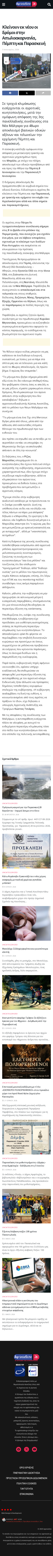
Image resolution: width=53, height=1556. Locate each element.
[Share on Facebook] (10, 93)
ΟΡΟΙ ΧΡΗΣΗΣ (26, 1467)
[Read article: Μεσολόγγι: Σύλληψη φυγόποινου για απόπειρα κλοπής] (26, 923)
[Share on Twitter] (27, 93)
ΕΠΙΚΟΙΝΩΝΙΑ (26, 1494)
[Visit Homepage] (26, 4)
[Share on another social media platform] (43, 93)
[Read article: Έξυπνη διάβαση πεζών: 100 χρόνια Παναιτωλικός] (26, 1206)
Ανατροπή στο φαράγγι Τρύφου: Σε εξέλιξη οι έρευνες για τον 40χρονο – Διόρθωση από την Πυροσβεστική (24, 1021)
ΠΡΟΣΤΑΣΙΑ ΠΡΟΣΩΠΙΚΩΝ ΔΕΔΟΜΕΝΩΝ (26, 1478)
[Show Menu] (3, 4)
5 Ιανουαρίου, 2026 (10, 49)
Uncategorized (10, 803)
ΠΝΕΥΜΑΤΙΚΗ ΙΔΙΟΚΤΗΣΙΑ (26, 1473)
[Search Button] (49, 4)
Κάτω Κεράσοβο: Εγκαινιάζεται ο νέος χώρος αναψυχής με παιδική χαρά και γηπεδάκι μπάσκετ (24, 879)
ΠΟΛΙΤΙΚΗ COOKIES (26, 1483)
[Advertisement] (26, 15)
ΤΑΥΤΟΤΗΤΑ (26, 1488)
